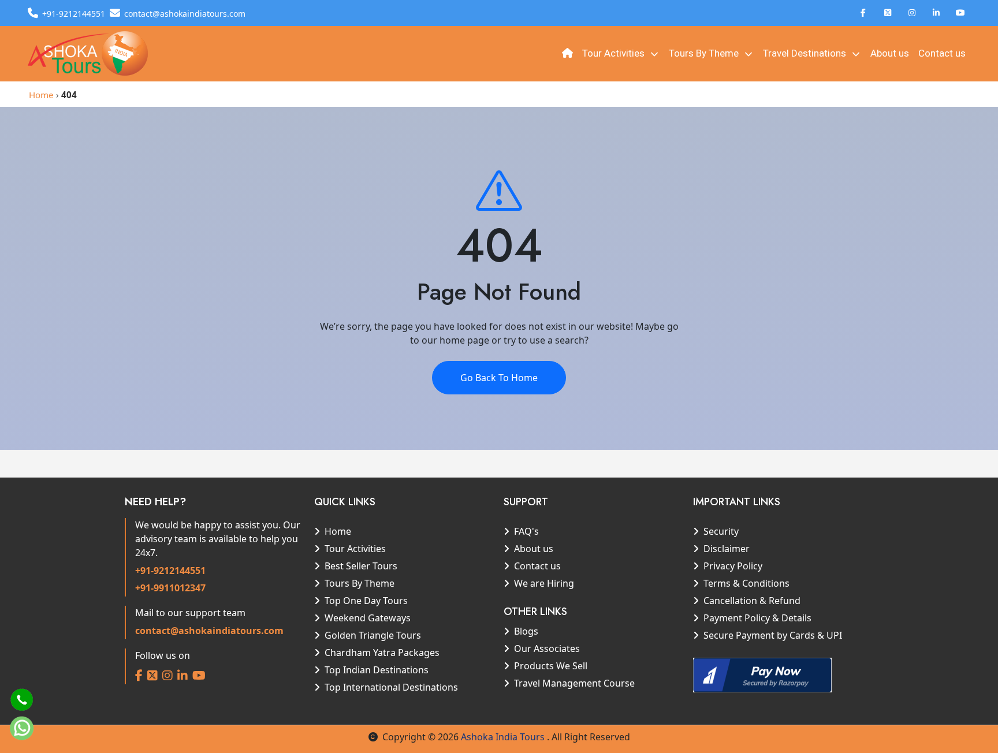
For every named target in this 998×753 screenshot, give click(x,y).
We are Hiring (544, 583)
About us (889, 53)
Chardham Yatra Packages (382, 652)
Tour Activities (614, 53)
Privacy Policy (732, 566)
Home (41, 94)
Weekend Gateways (368, 618)
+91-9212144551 (170, 570)
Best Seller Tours (361, 566)
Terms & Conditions (746, 583)
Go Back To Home (499, 377)
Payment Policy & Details (757, 618)
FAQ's (526, 531)
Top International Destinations (391, 687)
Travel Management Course (574, 683)
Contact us (942, 53)
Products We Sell (550, 665)
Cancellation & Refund (751, 600)
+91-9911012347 (170, 587)
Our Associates (547, 648)
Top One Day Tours (366, 600)
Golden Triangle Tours (373, 635)
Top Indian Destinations (377, 669)
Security (721, 531)
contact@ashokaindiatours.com (209, 630)
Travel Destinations (805, 53)
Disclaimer (726, 548)
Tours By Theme (705, 53)
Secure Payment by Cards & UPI (772, 635)
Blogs (526, 631)
